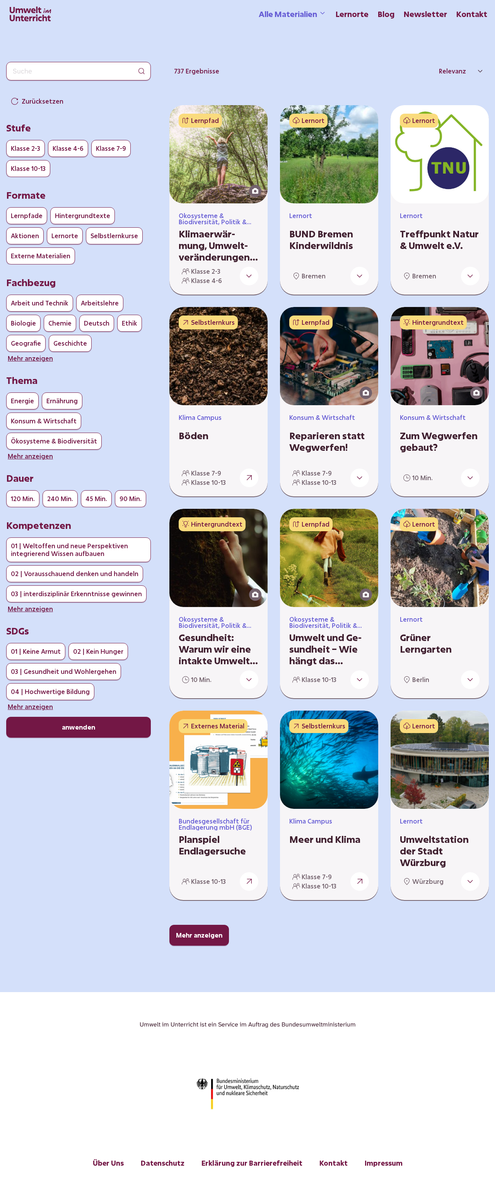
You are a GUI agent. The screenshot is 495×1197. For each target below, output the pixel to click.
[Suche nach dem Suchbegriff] (141, 71)
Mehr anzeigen (199, 935)
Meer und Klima (324, 839)
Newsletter (425, 14)
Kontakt (471, 14)
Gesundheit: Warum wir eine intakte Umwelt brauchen (215, 649)
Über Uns (108, 1163)
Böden (193, 436)
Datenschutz (162, 1163)
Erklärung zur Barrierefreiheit (251, 1163)
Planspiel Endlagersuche (212, 845)
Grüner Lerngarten (426, 643)
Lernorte (352, 14)
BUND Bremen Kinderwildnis (321, 239)
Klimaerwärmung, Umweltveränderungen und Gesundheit (215, 245)
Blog (386, 14)
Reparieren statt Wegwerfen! (327, 441)
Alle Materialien (288, 14)
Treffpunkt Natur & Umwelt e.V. (439, 239)
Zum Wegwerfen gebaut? (439, 441)
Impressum (384, 1163)
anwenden (78, 727)
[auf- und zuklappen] (249, 276)
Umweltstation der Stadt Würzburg (434, 851)
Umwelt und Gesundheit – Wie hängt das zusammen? (325, 649)
